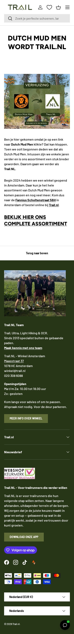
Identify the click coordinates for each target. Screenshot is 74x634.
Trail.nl (16, 624)
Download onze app (24, 537)
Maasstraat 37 (14, 361)
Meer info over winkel (26, 418)
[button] (58, 7)
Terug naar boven (37, 253)
